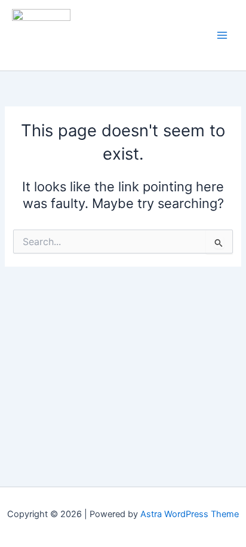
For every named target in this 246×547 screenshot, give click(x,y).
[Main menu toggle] (222, 35)
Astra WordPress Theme (189, 514)
